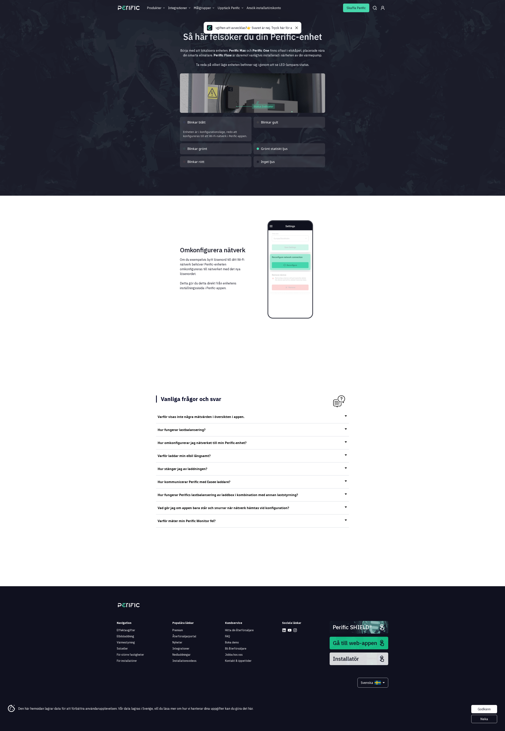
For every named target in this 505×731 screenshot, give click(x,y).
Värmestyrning (126, 642)
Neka (484, 719)
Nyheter (177, 642)
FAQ (227, 636)
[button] (252, 416)
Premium (177, 630)
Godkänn (484, 709)
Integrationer (180, 648)
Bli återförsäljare (235, 648)
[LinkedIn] (284, 630)
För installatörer (127, 661)
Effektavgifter (126, 630)
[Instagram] (295, 630)
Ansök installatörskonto (264, 8)
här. (250, 708)
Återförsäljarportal (184, 636)
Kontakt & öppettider (238, 661)
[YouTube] (290, 630)
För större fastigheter (130, 654)
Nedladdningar (181, 654)
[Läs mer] (129, 8)
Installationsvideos (184, 661)
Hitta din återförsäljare (239, 630)
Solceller (122, 648)
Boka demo (232, 642)
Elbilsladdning (125, 636)
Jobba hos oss (234, 654)
